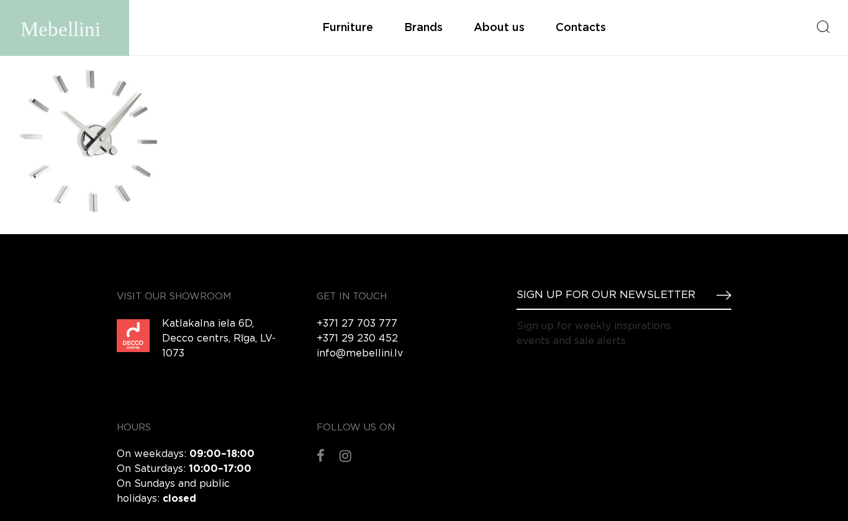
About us (499, 28)
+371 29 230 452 (357, 338)
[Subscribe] (718, 295)
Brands (423, 28)
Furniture (347, 28)
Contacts (581, 28)
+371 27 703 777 (357, 323)
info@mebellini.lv (360, 353)
